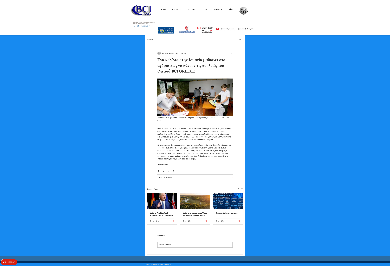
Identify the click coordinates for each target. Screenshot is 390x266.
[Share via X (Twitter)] (163, 171)
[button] (240, 39)
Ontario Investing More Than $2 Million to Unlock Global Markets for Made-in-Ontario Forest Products (195, 214)
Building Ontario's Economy (227, 213)
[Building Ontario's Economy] (228, 201)
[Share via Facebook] (158, 171)
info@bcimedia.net (141, 26)
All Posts (150, 39)
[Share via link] (173, 171)
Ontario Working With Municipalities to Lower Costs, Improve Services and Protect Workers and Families (162, 214)
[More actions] (231, 53)
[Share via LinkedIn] (168, 171)
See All (240, 189)
